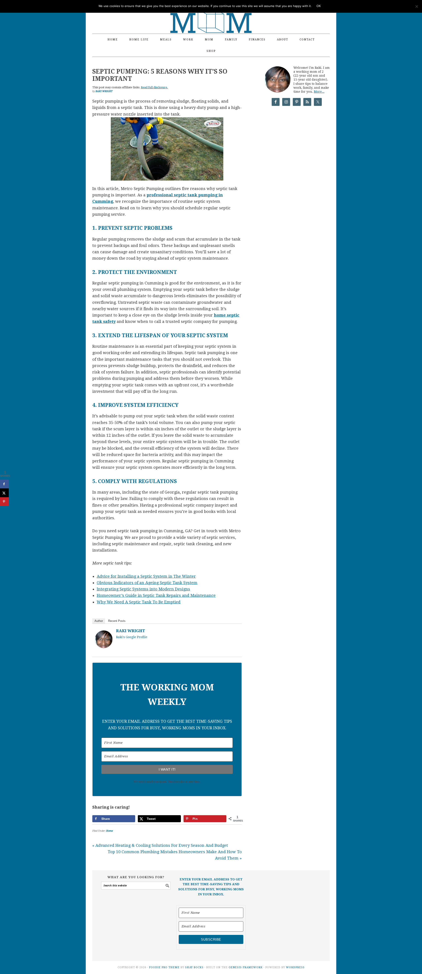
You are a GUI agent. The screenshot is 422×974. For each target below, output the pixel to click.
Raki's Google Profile (131, 637)
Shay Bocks (194, 967)
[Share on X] (4, 492)
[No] (416, 6)
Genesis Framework (246, 967)
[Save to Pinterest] (4, 501)
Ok (318, 6)
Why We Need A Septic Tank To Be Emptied (138, 602)
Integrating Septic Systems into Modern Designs (143, 589)
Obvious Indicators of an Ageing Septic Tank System (147, 582)
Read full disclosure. (154, 87)
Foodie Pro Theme (164, 967)
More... (319, 91)
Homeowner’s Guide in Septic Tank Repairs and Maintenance (156, 595)
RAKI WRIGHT (130, 630)
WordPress (295, 967)
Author (99, 621)
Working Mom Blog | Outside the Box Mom (211, 14)
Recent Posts (117, 621)
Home (109, 830)
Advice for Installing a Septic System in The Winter (146, 576)
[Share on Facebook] (4, 484)
